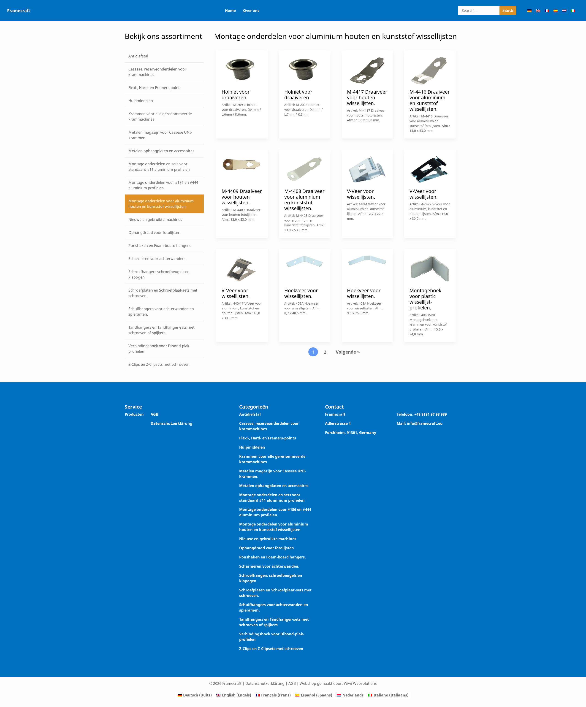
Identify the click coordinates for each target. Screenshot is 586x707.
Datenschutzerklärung (171, 423)
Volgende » (348, 352)
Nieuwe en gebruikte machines (267, 538)
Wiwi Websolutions (360, 683)
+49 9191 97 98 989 (430, 414)
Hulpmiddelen (252, 447)
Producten (134, 414)
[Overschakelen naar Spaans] (555, 10)
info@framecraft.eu (425, 423)
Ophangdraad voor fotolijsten (266, 547)
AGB (154, 414)
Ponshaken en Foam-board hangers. (272, 557)
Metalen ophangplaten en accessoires (273, 485)
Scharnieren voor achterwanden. (269, 566)
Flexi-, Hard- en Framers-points (267, 438)
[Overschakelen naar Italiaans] (573, 10)
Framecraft (18, 10)
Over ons (251, 10)
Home (230, 10)
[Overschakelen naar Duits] (529, 10)
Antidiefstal (250, 414)
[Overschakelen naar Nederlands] (564, 10)
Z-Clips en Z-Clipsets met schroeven (271, 648)
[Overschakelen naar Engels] (538, 10)
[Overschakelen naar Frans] (547, 10)
